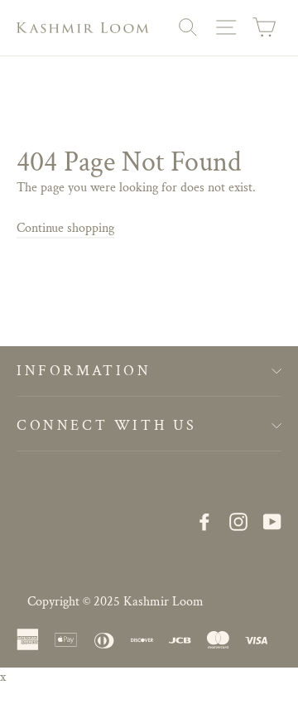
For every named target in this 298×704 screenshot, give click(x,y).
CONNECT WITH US (107, 425)
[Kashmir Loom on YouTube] (272, 522)
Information (84, 370)
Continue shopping (65, 228)
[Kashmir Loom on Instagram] (238, 522)
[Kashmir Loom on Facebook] (204, 522)
